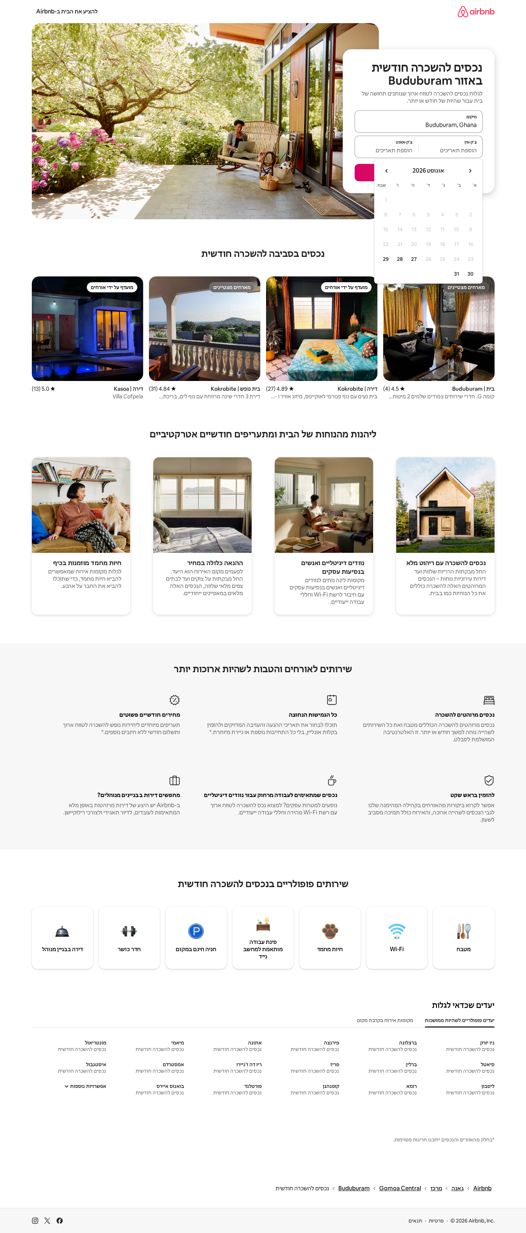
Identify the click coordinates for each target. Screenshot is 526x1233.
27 (414, 259)
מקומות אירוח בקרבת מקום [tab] (385, 1020)
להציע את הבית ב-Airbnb (67, 11)
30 (470, 274)
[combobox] (418, 124)
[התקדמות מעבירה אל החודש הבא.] (387, 171)
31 (456, 274)
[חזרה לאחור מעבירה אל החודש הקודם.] (470, 171)
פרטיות (436, 1220)
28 (400, 259)
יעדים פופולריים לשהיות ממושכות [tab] (460, 1020)
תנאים (415, 1220)
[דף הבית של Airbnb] (476, 11)
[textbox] (450, 150)
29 (386, 259)
